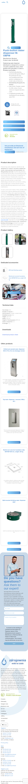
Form (6, 121)
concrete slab (4, 219)
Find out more (8, 129)
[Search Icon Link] (7, 2)
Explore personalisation (14, 292)
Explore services (9, 152)
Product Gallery (15, 47)
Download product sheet (10, 335)
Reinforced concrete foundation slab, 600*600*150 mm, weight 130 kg (17, 278)
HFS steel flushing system (15, 270)
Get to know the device (14, 391)
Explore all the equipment (14, 549)
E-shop (5, 725)
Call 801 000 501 (8, 125)
